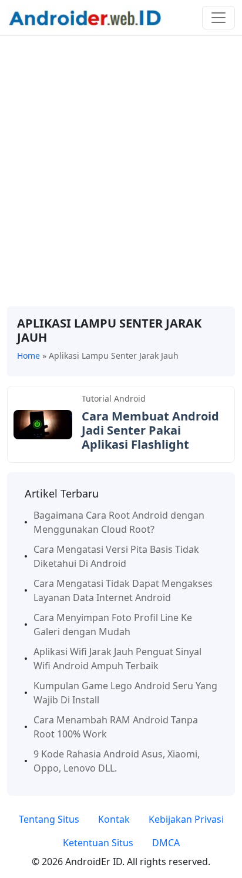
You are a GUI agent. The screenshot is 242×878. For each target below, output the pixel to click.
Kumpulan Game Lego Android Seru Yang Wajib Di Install (125, 692)
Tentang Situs (49, 819)
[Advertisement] (121, 171)
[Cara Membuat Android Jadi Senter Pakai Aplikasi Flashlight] (43, 423)
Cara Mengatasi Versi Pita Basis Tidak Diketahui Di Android (116, 556)
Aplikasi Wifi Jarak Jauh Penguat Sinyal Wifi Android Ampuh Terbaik (117, 658)
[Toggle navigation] (218, 17)
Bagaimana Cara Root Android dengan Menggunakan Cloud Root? (118, 522)
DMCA (166, 842)
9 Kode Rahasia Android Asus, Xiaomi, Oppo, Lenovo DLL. (116, 760)
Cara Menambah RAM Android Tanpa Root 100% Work (115, 726)
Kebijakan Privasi (186, 819)
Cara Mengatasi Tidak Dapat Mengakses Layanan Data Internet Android (123, 590)
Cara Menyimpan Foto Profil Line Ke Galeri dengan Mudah (112, 624)
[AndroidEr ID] (85, 16)
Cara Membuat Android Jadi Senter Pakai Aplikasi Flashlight (150, 430)
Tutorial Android (114, 398)
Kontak (114, 819)
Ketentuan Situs (98, 842)
